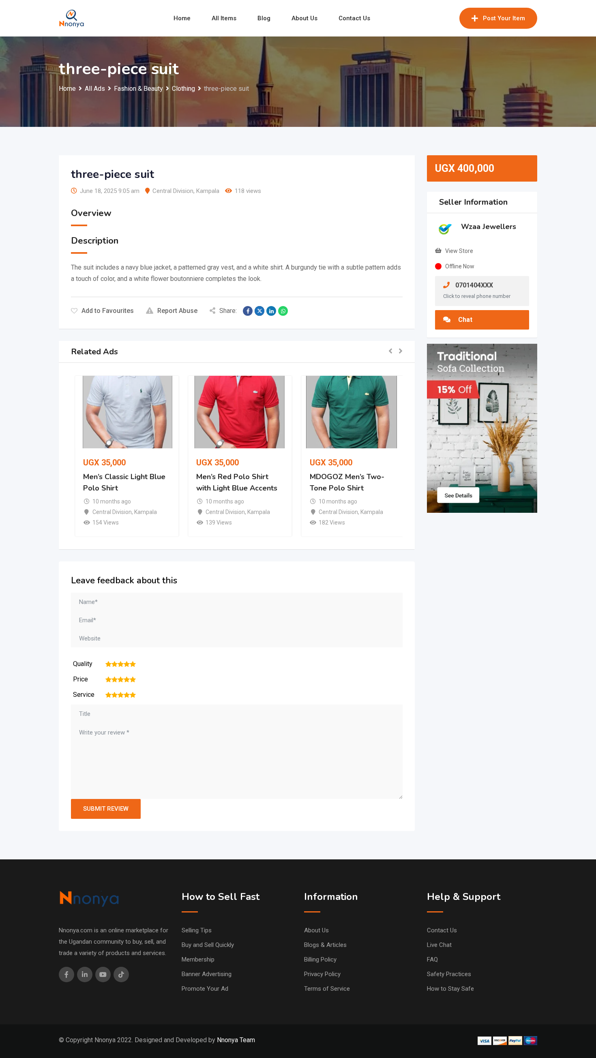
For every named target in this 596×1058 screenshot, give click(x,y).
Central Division (172, 191)
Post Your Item (504, 18)
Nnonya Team (236, 1040)
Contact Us (354, 18)
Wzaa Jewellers (488, 226)
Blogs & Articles (325, 945)
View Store (459, 251)
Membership (198, 959)
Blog (263, 18)
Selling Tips (197, 930)
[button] (390, 352)
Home (182, 18)
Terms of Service (327, 988)
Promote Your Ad (205, 988)
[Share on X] (259, 311)
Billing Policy (320, 959)
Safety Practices (449, 974)
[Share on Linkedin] (271, 311)
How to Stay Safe (450, 988)
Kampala (207, 191)
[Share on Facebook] (248, 311)
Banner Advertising (207, 974)
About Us (304, 18)
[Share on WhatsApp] (283, 311)
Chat (464, 319)
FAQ (432, 959)
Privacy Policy (322, 974)
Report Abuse (177, 311)
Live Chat (439, 945)
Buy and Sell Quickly (208, 945)
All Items (224, 18)
